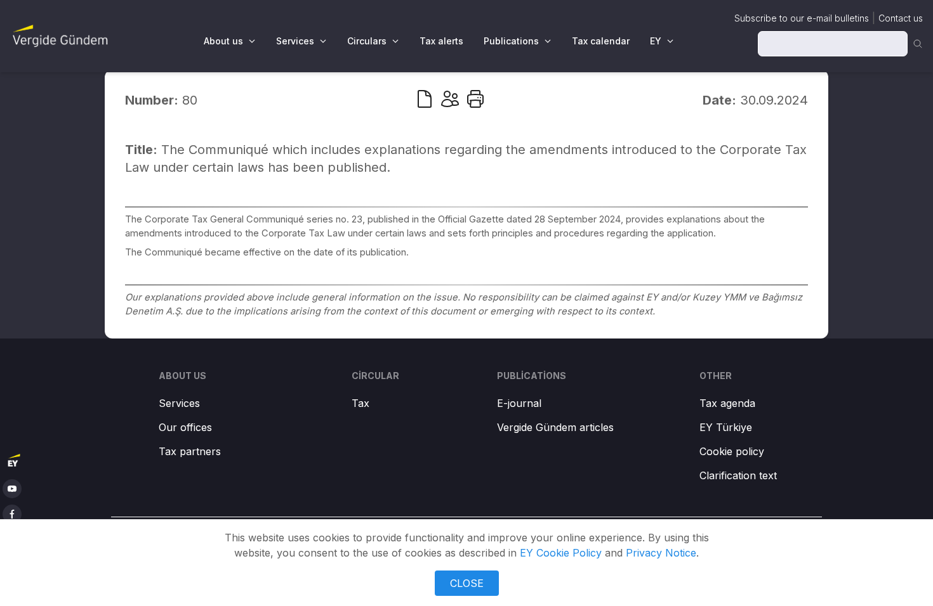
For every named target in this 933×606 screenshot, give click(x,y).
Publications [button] (511, 40)
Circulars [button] (367, 40)
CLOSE (467, 583)
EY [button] (655, 40)
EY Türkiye (725, 427)
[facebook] (12, 514)
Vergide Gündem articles (555, 427)
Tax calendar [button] (601, 40)
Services (179, 403)
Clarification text (738, 475)
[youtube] (12, 488)
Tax (360, 403)
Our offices (185, 427)
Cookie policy (731, 451)
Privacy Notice (661, 552)
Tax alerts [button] (441, 40)
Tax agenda (727, 403)
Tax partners (190, 451)
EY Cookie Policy (561, 552)
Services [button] (295, 40)
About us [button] (223, 40)
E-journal (519, 403)
